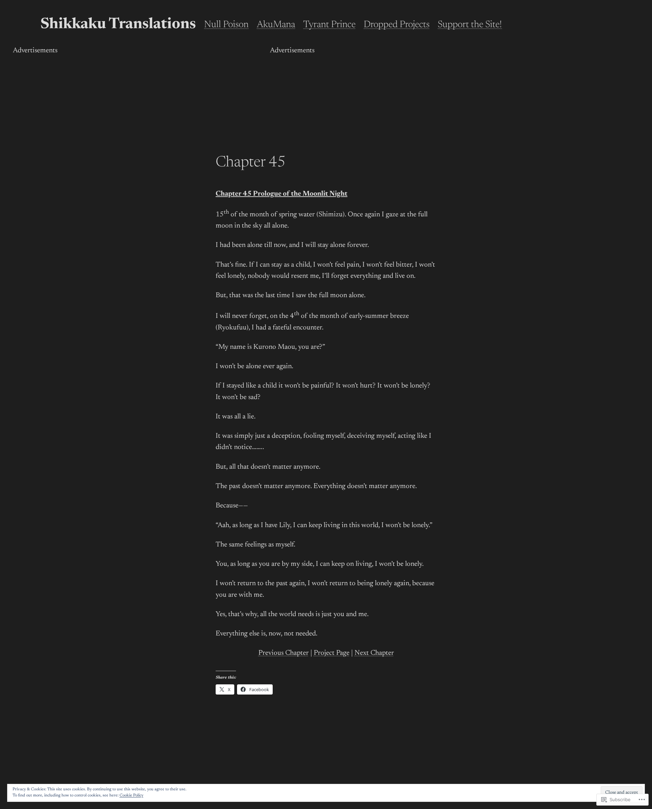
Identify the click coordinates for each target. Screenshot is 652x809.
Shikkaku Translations (118, 24)
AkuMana (276, 25)
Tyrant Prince (329, 25)
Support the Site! (470, 25)
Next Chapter (374, 653)
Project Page (331, 653)
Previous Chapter (283, 653)
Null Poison (226, 25)
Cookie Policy (131, 795)
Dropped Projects (397, 25)
